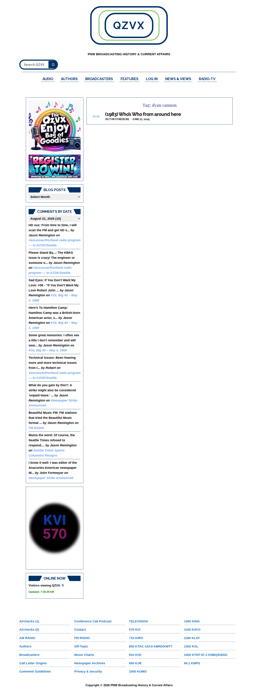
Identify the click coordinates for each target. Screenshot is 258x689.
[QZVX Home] (55, 139)
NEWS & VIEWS (178, 79)
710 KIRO (136, 638)
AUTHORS (69, 79)
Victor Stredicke (117, 119)
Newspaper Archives (89, 663)
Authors (25, 646)
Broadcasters (29, 655)
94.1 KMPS (192, 663)
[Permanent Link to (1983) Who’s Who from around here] (96, 116)
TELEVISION (138, 621)
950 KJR (135, 663)
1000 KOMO (138, 671)
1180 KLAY (192, 638)
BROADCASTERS (99, 79)
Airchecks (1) (29, 621)
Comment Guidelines (35, 671)
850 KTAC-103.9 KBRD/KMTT (150, 646)
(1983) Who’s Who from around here (143, 114)
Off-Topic (81, 646)
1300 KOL (191, 646)
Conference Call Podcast (92, 621)
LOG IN (152, 79)
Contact (80, 629)
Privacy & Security (88, 671)
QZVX (129, 25)
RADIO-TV (207, 79)
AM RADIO (27, 638)
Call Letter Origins (33, 663)
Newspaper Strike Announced (51, 478)
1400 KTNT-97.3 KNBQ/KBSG (205, 655)
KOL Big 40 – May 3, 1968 (48, 350)
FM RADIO (36, 428)
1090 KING (192, 621)
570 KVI (134, 629)
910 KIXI (135, 655)
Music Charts (84, 655)
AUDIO (47, 79)
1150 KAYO (192, 629)
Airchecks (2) (29, 629)
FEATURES (129, 79)
